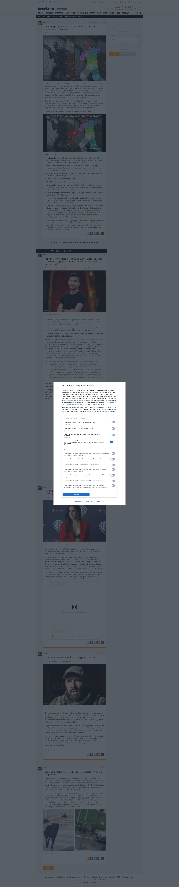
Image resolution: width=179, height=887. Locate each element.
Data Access (89, 501)
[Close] (122, 386)
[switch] (112, 422)
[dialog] (89, 443)
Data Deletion (79, 501)
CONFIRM (76, 494)
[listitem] (89, 418)
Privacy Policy (100, 501)
